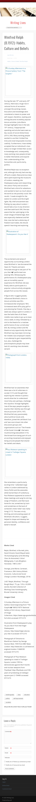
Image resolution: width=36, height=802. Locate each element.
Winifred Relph (24, 61)
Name (8, 748)
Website (7, 757)
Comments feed (6, 789)
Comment (8, 731)
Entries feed (5, 785)
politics (8, 698)
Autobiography (10, 695)
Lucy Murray (10, 55)
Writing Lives (18, 22)
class (19, 695)
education (27, 695)
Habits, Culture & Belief (13, 61)
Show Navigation (29, 19)
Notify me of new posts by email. (15, 765)
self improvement (18, 698)
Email (8, 753)
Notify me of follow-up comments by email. (18, 761)
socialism (8, 702)
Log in (4, 782)
